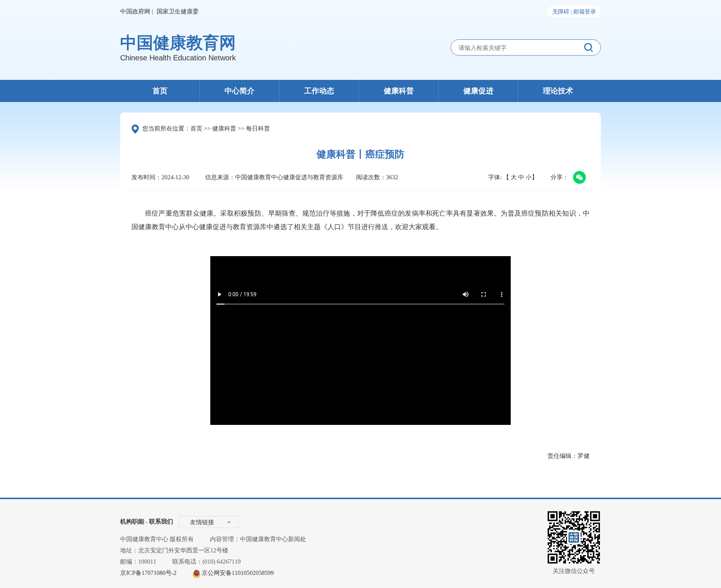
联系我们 (161, 521)
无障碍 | (562, 12)
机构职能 (132, 521)
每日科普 (258, 128)
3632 (392, 177)
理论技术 (558, 91)
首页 (159, 91)
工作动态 (319, 91)
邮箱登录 (584, 12)
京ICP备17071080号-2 (148, 573)
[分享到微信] (578, 178)
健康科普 (399, 91)
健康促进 (478, 91)
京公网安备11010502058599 (238, 573)
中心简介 (240, 91)
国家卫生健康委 (178, 11)
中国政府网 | (136, 11)
